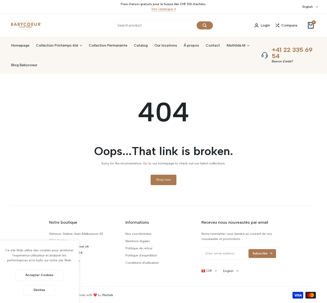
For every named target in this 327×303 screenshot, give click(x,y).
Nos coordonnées (138, 234)
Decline (39, 290)
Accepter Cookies (39, 275)
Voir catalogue (162, 9)
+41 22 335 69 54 (292, 53)
